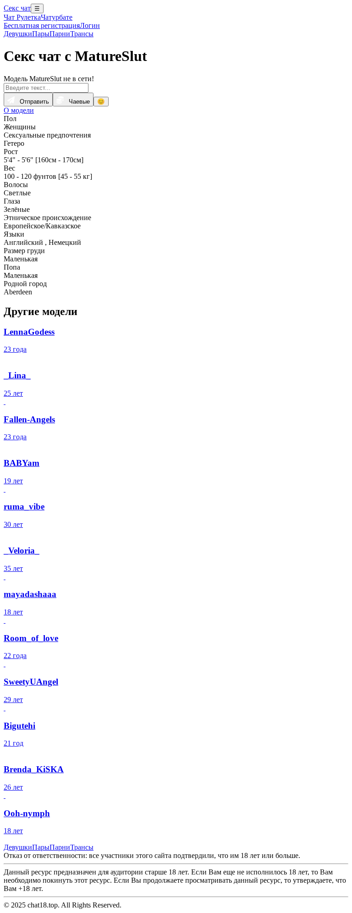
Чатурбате (56, 17)
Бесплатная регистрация (42, 25)
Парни (60, 34)
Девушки (18, 34)
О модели (19, 110)
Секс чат (17, 8)
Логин (90, 25)
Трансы (82, 34)
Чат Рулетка (22, 17)
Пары (41, 34)
